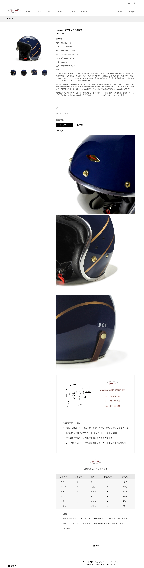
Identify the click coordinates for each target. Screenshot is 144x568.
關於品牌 (72, 12)
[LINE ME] (16, 566)
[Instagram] (12, 566)
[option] (13, 72)
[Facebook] (9, 566)
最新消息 (59, 12)
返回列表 (96, 546)
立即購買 (80, 125)
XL (66, 113)
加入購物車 (64, 125)
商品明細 (29, 12)
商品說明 (59, 131)
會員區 (120, 12)
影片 (49, 12)
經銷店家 (84, 12)
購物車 (132, 12)
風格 (39, 12)
